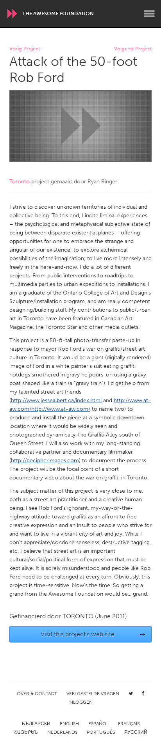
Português (101, 732)
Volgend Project (133, 48)
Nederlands (62, 732)
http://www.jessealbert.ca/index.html (56, 400)
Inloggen (80, 702)
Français (129, 723)
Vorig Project (24, 48)
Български (36, 723)
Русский (135, 732)
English (69, 723)
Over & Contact (37, 693)
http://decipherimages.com (45, 460)
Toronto (19, 181)
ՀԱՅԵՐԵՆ (26, 732)
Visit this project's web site (93, 634)
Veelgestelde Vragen (92, 693)
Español (98, 723)
